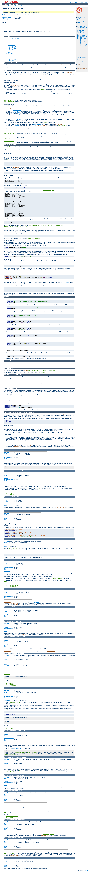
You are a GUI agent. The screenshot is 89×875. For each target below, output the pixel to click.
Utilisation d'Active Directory (82, 28)
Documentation (14, 5)
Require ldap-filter (11, 49)
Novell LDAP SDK (30, 27)
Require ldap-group (12, 46)
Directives (75, 2)
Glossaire (81, 2)
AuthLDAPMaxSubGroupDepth (82, 47)
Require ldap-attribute (12, 48)
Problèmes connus (80, 59)
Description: (4, 14)
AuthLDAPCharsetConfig (81, 39)
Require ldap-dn (11, 47)
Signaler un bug (80, 61)
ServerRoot (18, 549)
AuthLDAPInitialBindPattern (82, 46)
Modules (71, 2)
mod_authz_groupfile (82, 68)
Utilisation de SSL (80, 25)
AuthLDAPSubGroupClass (9, 141)
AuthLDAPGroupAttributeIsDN (82, 44)
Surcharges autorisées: (9, 457)
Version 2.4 (20, 5)
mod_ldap (34, 30)
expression (14, 272)
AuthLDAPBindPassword (81, 38)
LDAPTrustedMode (54, 362)
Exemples (79, 22)
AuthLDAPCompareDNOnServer (82, 41)
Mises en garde (11, 60)
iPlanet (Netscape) (41, 27)
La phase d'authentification (13, 40)
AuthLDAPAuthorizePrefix (81, 35)
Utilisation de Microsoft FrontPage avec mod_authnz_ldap (81, 31)
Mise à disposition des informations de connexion (82, 27)
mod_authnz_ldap (5, 25)
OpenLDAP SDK (14, 27)
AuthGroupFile (61, 125)
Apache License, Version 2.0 (12, 872)
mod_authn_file (52, 414)
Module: (5, 459)
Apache (3, 5)
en (72, 9)
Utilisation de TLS (80, 23)
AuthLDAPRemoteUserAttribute (82, 48)
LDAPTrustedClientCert (33, 362)
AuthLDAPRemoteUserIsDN (82, 49)
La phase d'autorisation (12, 42)
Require (65, 79)
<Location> (57, 443)
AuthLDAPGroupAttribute (81, 43)
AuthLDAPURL (43, 89)
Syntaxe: (6, 453)
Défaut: (5, 454)
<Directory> (64, 443)
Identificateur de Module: (7, 17)
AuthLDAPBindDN (80, 37)
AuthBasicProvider (44, 33)
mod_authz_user (80, 67)
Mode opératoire (80, 19)
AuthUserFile (39, 488)
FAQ (78, 2)
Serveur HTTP (7, 5)
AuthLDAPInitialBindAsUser (82, 45)
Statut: (5, 458)
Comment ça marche (12, 59)
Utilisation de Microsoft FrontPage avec (13, 58)
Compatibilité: (5, 19)
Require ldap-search (12, 50)
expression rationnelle (65, 282)
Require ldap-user (11, 45)
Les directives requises (81, 21)
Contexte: (6, 456)
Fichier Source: (5, 18)
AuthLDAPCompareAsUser (81, 40)
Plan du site (86, 2)
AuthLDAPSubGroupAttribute (10, 138)
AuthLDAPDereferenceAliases (82, 42)
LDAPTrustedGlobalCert (44, 362)
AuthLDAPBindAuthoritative (82, 36)
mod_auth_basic (27, 23)
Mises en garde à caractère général (13, 38)
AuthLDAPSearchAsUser (57, 578)
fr (74, 9)
